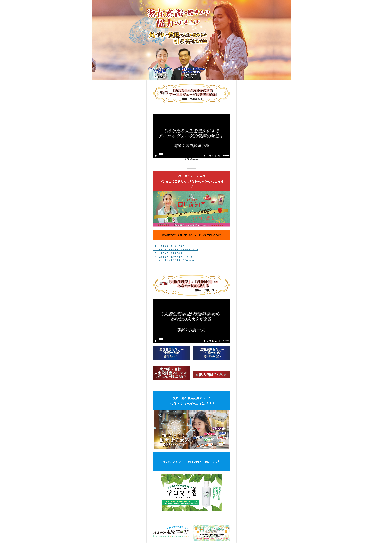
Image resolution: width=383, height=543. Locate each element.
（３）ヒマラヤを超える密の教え (167, 253)
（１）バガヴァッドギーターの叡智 (169, 245)
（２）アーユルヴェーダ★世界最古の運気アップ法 (175, 249)
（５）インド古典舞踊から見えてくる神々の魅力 (174, 260)
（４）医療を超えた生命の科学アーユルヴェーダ (174, 256)
